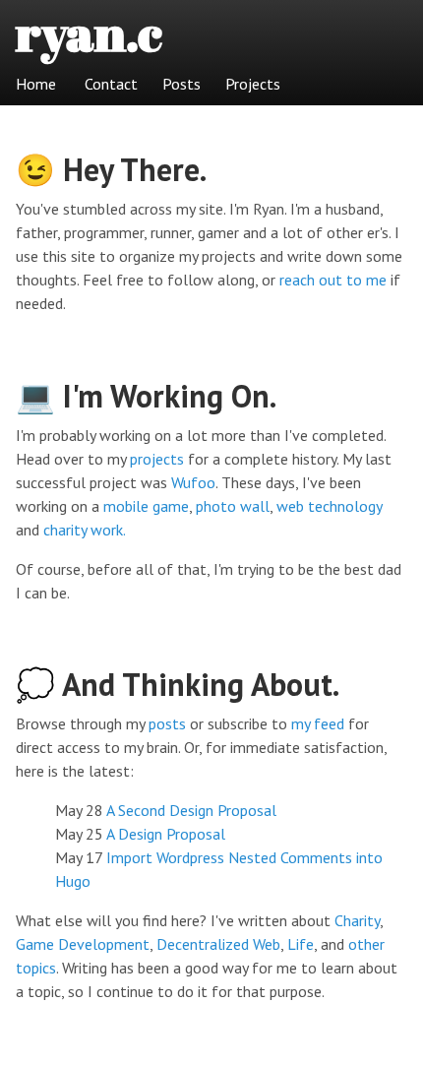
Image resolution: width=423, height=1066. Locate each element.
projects (157, 459)
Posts (181, 84)
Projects (252, 84)
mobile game (146, 506)
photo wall (233, 506)
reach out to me (333, 279)
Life (300, 944)
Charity (357, 920)
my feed (317, 723)
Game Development (83, 944)
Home (36, 84)
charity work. (84, 529)
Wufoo (193, 482)
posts (167, 723)
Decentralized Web (218, 944)
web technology (329, 506)
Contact (111, 84)
